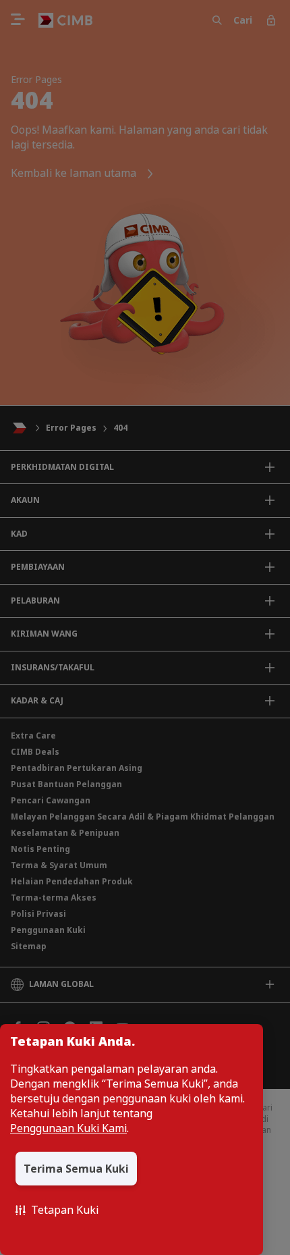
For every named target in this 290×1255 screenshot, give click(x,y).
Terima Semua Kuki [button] (76, 1168)
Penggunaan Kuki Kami (68, 1128)
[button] (57, 1210)
